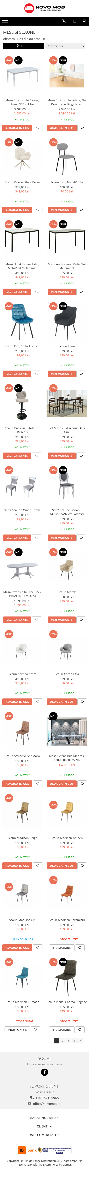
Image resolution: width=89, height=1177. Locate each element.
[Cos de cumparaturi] (74, 21)
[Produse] (5, 22)
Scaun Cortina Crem (22, 674)
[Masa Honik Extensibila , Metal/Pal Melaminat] (22, 240)
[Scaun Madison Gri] (22, 895)
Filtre (25, 46)
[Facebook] (44, 1072)
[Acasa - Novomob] (44, 8)
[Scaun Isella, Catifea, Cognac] (67, 977)
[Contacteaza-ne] (64, 21)
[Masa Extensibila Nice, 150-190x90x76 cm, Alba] (22, 567)
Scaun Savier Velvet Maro (22, 756)
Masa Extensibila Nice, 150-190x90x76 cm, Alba (22, 594)
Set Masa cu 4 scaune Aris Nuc (67, 430)
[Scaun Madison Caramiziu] (67, 895)
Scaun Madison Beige (22, 838)
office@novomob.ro (46, 1103)
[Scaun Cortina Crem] (22, 649)
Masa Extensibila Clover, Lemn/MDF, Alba (22, 102)
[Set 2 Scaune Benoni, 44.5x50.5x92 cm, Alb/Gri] (67, 485)
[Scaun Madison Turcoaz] (22, 977)
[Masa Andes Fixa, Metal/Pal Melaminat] (67, 240)
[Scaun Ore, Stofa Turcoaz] (22, 321)
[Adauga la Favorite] (37, 128)
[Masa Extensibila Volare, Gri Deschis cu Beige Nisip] (67, 76)
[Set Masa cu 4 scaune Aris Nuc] (67, 403)
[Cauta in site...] (84, 21)
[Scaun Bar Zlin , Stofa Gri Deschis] (22, 403)
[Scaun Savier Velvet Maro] (22, 731)
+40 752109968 (47, 1098)
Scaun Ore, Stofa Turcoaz (22, 346)
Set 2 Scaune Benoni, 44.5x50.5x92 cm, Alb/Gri (67, 512)
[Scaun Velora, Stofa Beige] (22, 158)
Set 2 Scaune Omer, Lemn (22, 510)
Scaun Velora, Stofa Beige (22, 182)
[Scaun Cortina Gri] (67, 649)
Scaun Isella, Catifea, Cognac (67, 1002)
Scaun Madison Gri (22, 920)
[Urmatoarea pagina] (80, 1040)
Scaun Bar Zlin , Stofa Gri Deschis (22, 430)
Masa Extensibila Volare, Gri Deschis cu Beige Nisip (66, 102)
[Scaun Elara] (67, 321)
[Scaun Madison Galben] (67, 813)
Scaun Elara (67, 346)
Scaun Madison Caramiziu (67, 920)
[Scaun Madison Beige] (22, 813)
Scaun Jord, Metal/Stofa (67, 182)
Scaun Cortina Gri (67, 674)
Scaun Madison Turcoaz (22, 1002)
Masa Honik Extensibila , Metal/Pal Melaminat (22, 266)
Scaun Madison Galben (67, 838)
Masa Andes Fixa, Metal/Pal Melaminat (67, 266)
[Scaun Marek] (67, 567)
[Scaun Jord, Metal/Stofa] (67, 158)
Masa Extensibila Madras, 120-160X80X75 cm (67, 758)
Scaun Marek (67, 592)
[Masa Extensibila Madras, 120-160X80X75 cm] (67, 731)
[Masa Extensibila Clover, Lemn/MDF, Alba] (22, 76)
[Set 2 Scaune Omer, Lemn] (22, 485)
